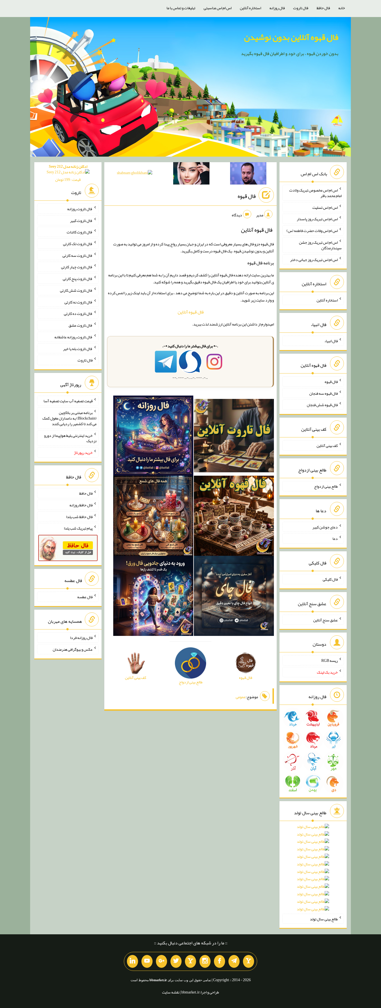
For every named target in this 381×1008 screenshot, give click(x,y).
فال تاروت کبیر (81, 220)
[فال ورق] (153, 597)
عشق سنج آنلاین (325, 620)
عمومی (241, 697)
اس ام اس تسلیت (325, 207)
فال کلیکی (330, 579)
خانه (341, 8)
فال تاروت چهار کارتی (77, 267)
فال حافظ (323, 8)
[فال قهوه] (234, 517)
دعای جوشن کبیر (325, 527)
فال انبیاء (331, 341)
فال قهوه (247, 196)
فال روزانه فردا (81, 637)
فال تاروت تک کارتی (78, 244)
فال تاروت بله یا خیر (78, 348)
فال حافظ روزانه (81, 505)
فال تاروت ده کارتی (78, 313)
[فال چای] (234, 597)
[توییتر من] (176, 961)
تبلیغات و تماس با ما (181, 8)
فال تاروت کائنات (80, 232)
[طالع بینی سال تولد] (313, 870)
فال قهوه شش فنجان (322, 405)
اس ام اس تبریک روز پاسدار (317, 219)
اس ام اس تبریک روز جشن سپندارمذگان (320, 245)
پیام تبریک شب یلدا (78, 528)
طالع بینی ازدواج (326, 486)
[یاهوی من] (248, 961)
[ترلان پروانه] (191, 174)
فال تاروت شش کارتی (76, 290)
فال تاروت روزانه (80, 209)
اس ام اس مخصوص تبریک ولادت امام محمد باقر (315, 193)
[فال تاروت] (234, 437)
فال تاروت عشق (81, 325)
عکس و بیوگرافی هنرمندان (73, 649)
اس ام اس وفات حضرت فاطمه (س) (312, 230)
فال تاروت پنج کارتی (78, 278)
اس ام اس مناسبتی (218, 8)
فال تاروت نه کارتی (78, 302)
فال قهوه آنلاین (191, 312)
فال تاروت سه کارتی (77, 255)
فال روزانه (277, 8)
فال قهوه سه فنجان (323, 393)
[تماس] (190, 961)
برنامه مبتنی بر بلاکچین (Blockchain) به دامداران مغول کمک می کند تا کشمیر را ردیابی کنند (69, 418)
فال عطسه (85, 597)
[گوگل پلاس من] (161, 961)
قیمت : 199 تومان (68, 172)
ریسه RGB (329, 660)
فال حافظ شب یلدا (79, 516)
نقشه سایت (170, 992)
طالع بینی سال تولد (324, 919)
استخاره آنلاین (250, 8)
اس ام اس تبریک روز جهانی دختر (314, 259)
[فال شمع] (153, 517)
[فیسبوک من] (219, 961)
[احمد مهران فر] (248, 174)
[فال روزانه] (153, 437)
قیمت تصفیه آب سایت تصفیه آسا (68, 401)
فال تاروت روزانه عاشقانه (73, 337)
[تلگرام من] (234, 961)
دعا (335, 538)
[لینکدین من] (132, 961)
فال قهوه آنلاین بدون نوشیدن (291, 37)
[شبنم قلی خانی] (134, 174)
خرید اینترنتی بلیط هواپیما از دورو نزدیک (70, 438)
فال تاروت (300, 8)
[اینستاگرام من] (205, 961)
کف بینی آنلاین (327, 445)
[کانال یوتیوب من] (147, 961)
